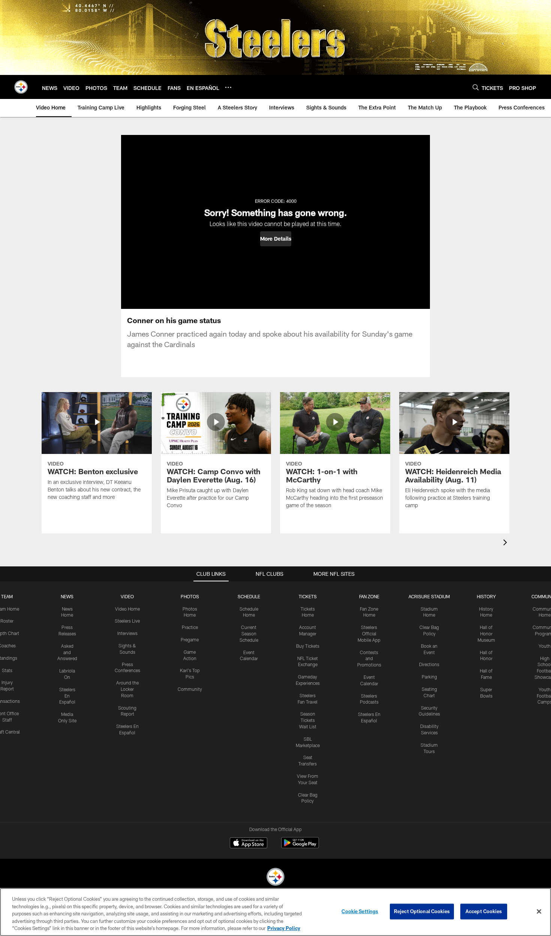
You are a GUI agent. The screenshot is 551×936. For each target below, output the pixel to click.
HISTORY (486, 596)
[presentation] (506, 543)
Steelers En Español (67, 696)
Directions (429, 664)
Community (190, 689)
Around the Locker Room (127, 689)
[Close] (539, 911)
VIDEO (127, 596)
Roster (6, 620)
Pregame (190, 639)
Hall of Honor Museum (486, 633)
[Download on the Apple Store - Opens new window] (248, 843)
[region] (275, 912)
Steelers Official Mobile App (369, 633)
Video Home (127, 608)
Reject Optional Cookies (422, 911)
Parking (429, 676)
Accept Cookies (484, 911)
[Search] (476, 87)
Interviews (127, 633)
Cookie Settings (359, 911)
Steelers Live (127, 620)
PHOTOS (190, 596)
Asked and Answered (67, 652)
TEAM (7, 596)
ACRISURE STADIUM (429, 596)
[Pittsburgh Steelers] (275, 878)
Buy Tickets (307, 645)
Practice (190, 627)
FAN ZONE (369, 596)
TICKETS (308, 596)
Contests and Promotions (369, 659)
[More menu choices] (228, 87)
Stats (7, 670)
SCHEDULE (249, 596)
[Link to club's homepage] (21, 87)
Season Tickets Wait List (307, 720)
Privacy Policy (283, 928)
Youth (545, 645)
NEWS (67, 596)
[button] (275, 238)
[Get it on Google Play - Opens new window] (300, 846)
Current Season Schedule (249, 633)
